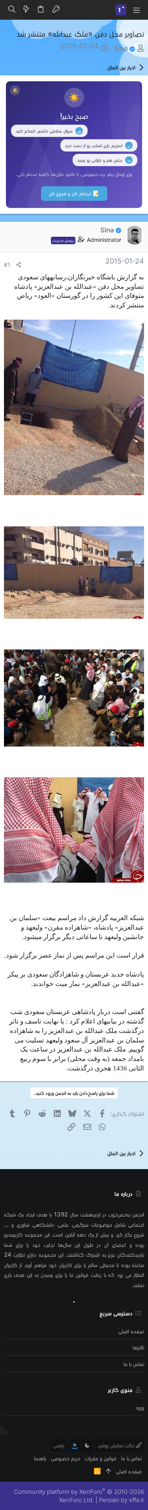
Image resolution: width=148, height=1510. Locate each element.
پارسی (58, 1445)
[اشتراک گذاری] (18, 265)
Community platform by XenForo (79, 1496)
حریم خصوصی (65, 1458)
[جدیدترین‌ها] (26, 10)
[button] (136, 10)
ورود (139, 1407)
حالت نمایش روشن (117, 1445)
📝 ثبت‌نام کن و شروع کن (74, 193)
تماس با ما (134, 1364)
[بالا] (108, 1471)
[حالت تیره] (87, 1445)
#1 (7, 265)
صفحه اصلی (131, 1331)
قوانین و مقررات (100, 1458)
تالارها (138, 1347)
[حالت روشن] (74, 1445)
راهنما (40, 1458)
